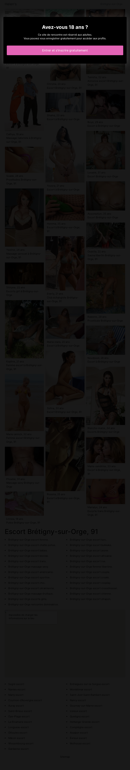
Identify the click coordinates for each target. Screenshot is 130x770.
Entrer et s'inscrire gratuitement (65, 50)
